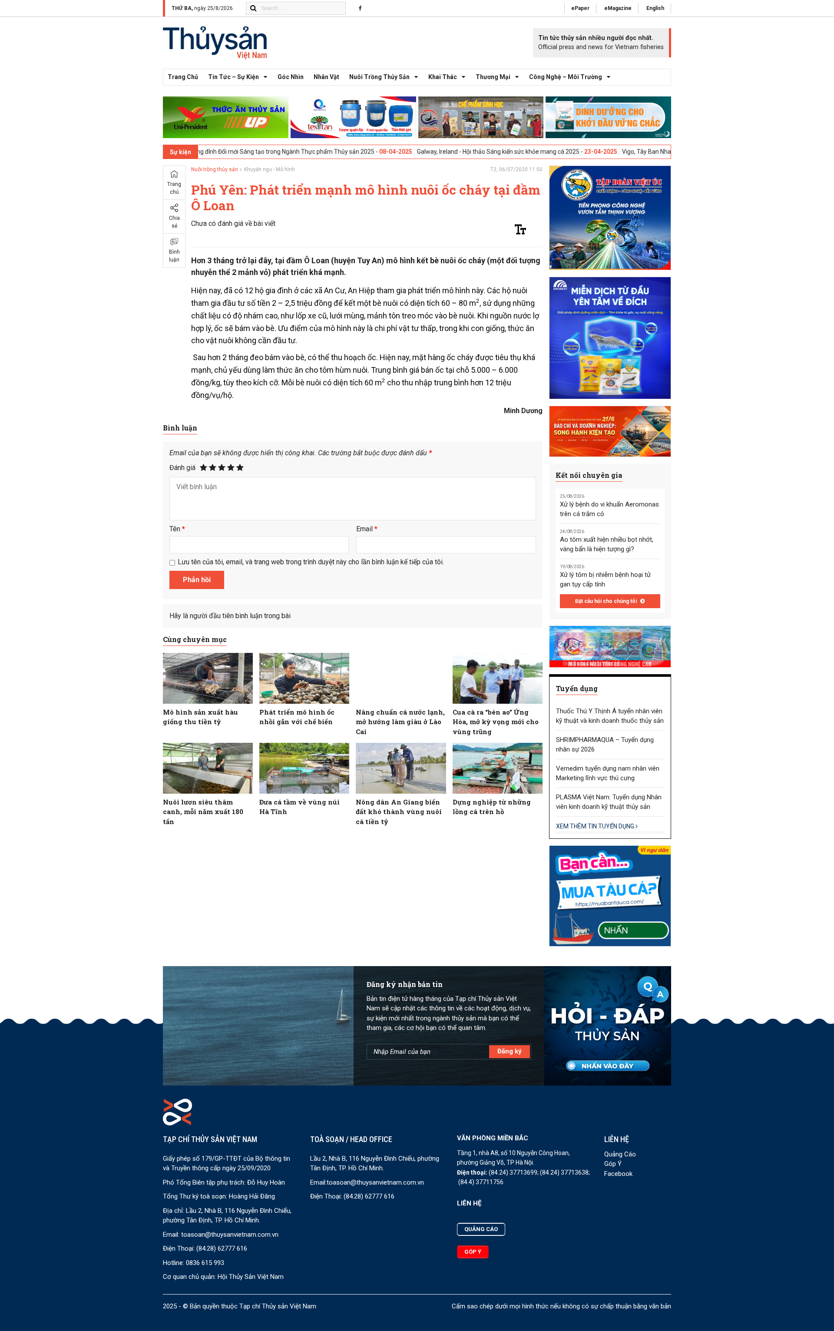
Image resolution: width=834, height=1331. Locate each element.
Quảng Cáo (620, 1154)
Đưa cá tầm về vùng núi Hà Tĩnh (299, 807)
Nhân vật (326, 76)
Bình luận (174, 256)
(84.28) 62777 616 (221, 1248)
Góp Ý (613, 1164)
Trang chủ (183, 76)
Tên (177, 529)
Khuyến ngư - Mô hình (269, 169)
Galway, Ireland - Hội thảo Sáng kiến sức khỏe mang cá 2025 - (433, 151)
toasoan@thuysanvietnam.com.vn (229, 1234)
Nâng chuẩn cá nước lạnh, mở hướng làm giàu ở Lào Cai (400, 722)
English (655, 8)
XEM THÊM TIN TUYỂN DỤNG (595, 826)
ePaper (580, 8)
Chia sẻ (174, 222)
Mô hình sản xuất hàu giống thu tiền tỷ (200, 717)
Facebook (618, 1174)
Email (366, 529)
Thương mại (493, 76)
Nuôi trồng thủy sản (379, 76)
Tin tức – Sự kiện (233, 76)
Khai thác (442, 76)
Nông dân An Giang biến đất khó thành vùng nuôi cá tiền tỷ (399, 812)
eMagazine (618, 8)
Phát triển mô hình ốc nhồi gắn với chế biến (296, 717)
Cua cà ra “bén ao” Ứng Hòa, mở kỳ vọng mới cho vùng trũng (496, 722)
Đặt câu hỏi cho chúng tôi (606, 601)
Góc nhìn (291, 76)
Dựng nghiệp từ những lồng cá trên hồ (492, 807)
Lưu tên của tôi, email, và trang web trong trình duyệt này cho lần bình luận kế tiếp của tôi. (311, 562)
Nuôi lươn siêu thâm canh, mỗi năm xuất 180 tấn (203, 812)
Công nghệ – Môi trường (565, 76)
